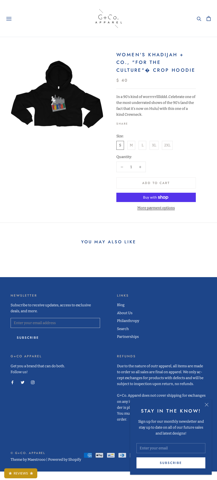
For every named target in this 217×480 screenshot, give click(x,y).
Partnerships (128, 336)
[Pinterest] (143, 122)
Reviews (21, 473)
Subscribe (171, 463)
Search (123, 329)
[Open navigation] (8, 18)
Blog (121, 305)
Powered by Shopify (64, 459)
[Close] (207, 405)
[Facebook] (132, 122)
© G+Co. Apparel (28, 453)
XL (154, 145)
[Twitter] (137, 122)
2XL (167, 145)
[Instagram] (33, 382)
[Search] (199, 18)
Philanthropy (128, 321)
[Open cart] (209, 18)
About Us (124, 313)
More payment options (156, 208)
